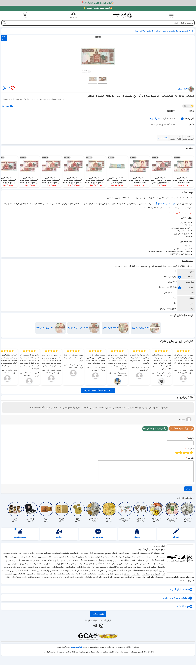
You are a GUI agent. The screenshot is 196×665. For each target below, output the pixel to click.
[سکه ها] (108, 636)
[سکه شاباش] (93, 509)
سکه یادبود (140, 577)
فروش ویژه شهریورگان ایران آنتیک (98, 2)
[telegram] (95, 625)
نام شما (191, 438)
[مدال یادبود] (156, 509)
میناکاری (145, 574)
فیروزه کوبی (155, 574)
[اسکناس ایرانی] (172, 509)
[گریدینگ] (88, 636)
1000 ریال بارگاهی (110, 327)
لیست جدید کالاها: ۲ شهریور (98, 8)
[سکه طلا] (109, 509)
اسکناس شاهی (84, 577)
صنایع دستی (80, 563)
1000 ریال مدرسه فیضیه (78, 327)
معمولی (187, 452)
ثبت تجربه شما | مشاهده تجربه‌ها (97, 390)
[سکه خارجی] (140, 509)
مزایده (59, 537)
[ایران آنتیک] (192, 31)
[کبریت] (46, 509)
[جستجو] (4, 23)
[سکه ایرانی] (188, 509)
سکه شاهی (108, 577)
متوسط (184, 452)
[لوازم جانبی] (30, 509)
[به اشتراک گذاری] (4, 88)
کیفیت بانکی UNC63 (167, 203)
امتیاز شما (190, 448)
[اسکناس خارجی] (125, 509)
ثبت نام (176, 537)
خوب (180, 452)
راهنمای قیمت (20, 537)
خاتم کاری (136, 574)
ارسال (188, 489)
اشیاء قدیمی (148, 563)
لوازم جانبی (57, 577)
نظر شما (191, 458)
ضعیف (191, 452)
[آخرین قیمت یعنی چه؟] (182, 118)
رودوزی (127, 574)
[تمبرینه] (62, 509)
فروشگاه (137, 537)
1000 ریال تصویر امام (45, 327)
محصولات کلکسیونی (136, 560)
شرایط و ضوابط (76, 647)
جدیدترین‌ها (98, 537)
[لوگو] (123, 15)
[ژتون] (77, 509)
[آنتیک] (14, 509)
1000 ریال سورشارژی (140, 327)
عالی (177, 452)
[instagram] (101, 625)
